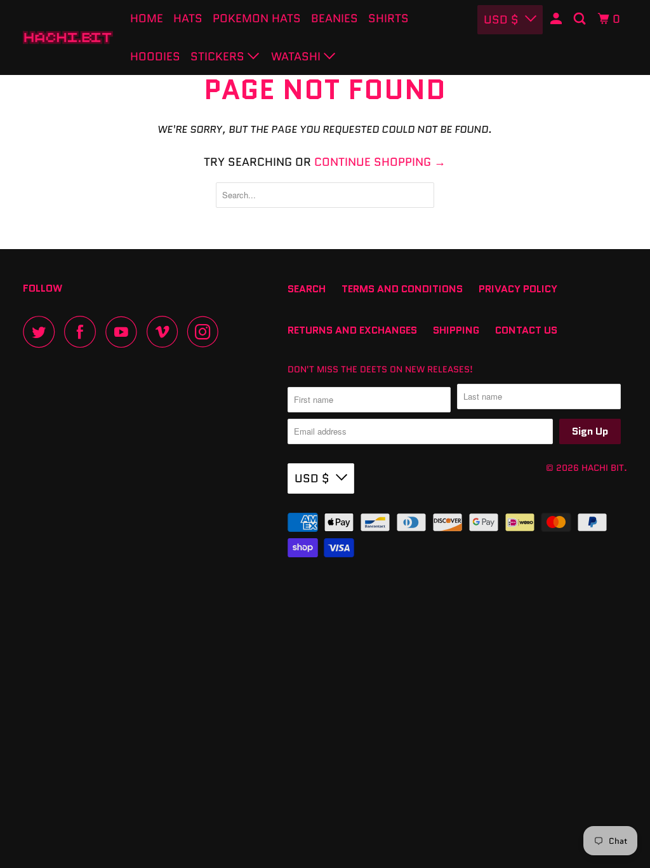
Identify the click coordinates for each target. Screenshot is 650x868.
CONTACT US (526, 330)
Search (307, 288)
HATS (187, 18)
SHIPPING (456, 330)
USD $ (501, 19)
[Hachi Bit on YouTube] (124, 332)
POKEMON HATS (257, 18)
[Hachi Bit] (68, 37)
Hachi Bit (602, 467)
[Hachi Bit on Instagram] (206, 332)
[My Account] (557, 19)
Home (146, 18)
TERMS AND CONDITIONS (402, 288)
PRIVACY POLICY (518, 288)
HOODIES (155, 56)
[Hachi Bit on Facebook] (83, 332)
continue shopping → (380, 162)
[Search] (580, 19)
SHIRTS (388, 18)
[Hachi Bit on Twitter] (42, 332)
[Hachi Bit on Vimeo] (165, 332)
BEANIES (334, 18)
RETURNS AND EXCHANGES (352, 330)
